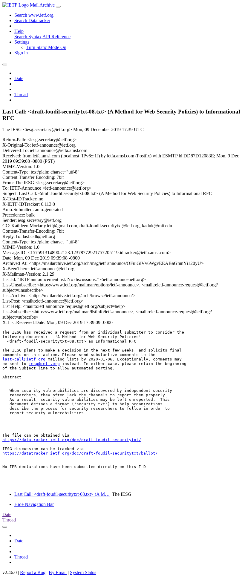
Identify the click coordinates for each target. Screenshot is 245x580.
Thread (21, 94)
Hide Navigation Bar (34, 504)
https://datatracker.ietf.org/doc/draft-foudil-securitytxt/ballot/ (80, 453)
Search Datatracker (32, 20)
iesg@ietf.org (44, 363)
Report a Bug (32, 572)
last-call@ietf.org (23, 359)
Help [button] (19, 31)
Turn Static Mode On (46, 47)
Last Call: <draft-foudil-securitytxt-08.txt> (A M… (62, 494)
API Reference (56, 36)
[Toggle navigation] (58, 6)
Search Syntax (28, 36)
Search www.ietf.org (33, 15)
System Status (83, 572)
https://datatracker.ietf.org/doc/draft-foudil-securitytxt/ (71, 440)
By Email (58, 572)
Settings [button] (21, 42)
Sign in (21, 52)
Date (18, 78)
